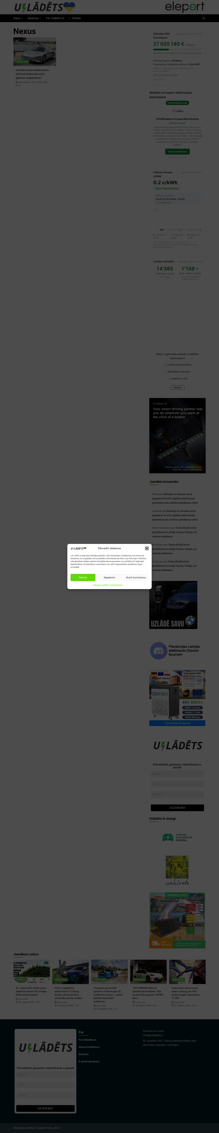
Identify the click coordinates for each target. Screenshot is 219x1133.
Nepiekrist (109, 577)
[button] (146, 548)
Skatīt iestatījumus (136, 577)
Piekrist (83, 577)
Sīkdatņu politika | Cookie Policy (108, 585)
